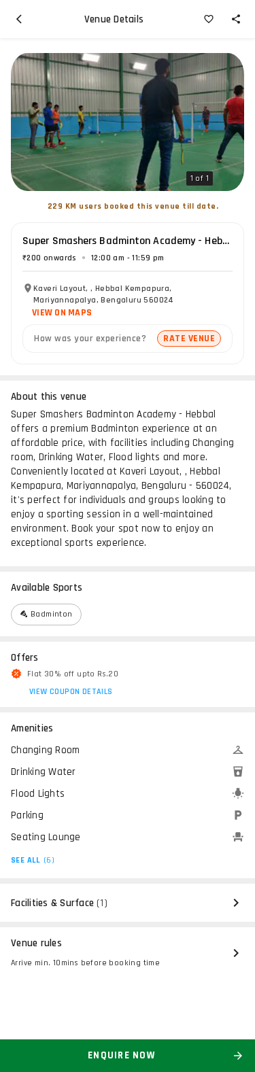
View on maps (62, 313)
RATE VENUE (189, 338)
